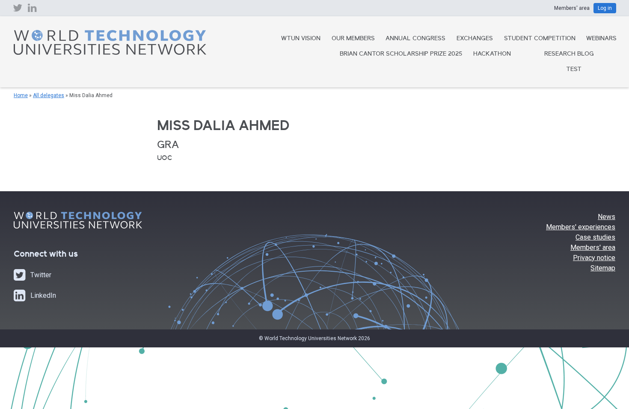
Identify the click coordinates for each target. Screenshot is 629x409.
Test (574, 69)
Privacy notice (594, 258)
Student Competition (540, 39)
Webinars (601, 39)
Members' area (592, 247)
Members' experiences (580, 227)
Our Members (353, 39)
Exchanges (475, 39)
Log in (605, 8)
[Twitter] (17, 10)
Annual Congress (415, 39)
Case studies (595, 237)
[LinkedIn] (32, 10)
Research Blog (569, 54)
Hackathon (492, 54)
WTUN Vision (300, 39)
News (606, 217)
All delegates (48, 95)
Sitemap (602, 268)
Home (21, 95)
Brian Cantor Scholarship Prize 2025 (401, 54)
